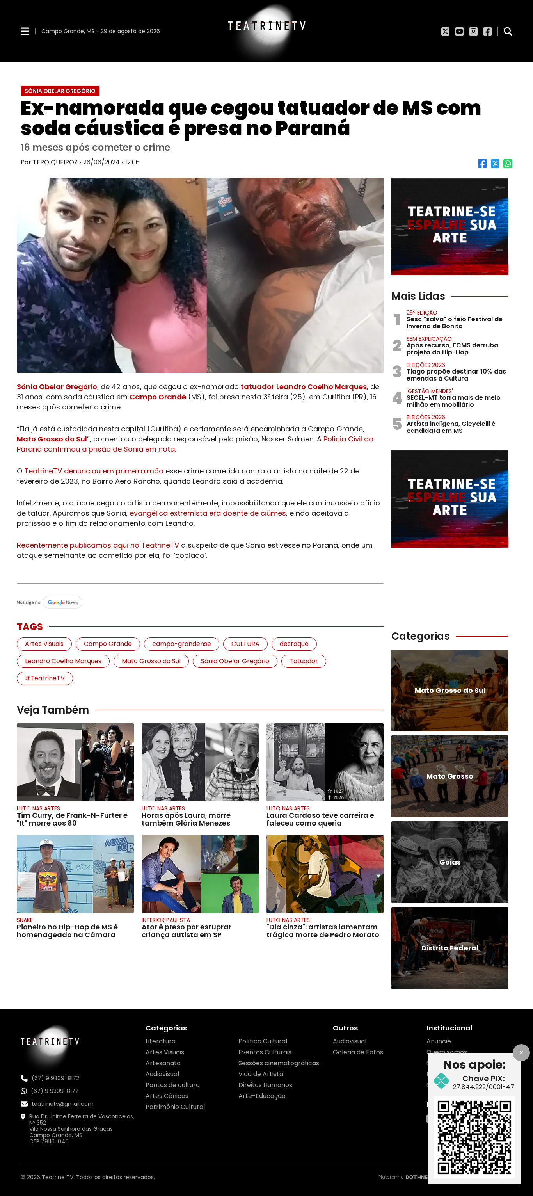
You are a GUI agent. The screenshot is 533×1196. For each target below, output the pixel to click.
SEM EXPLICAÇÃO (429, 339)
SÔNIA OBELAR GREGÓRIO (60, 91)
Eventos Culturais (264, 1052)
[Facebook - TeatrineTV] (487, 31)
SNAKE (25, 920)
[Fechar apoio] (521, 1052)
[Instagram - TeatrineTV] (473, 31)
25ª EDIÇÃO (422, 313)
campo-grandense (181, 643)
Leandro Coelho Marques (321, 387)
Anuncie (438, 1041)
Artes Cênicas (167, 1095)
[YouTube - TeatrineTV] (459, 31)
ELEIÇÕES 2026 (426, 365)
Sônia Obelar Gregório (57, 387)
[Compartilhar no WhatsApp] (507, 166)
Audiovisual (162, 1074)
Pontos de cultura (173, 1084)
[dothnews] (421, 1177)
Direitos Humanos (265, 1084)
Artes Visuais (44, 643)
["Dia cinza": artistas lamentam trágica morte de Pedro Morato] (325, 874)
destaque (294, 643)
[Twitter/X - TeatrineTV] (445, 31)
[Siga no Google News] (200, 602)
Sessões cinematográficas (278, 1063)
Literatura (161, 1041)
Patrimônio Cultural (175, 1106)
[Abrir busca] (508, 31)
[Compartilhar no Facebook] (482, 166)
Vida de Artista (260, 1074)
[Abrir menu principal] (25, 31)
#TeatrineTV (45, 678)
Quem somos (446, 1052)
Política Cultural (262, 1041)
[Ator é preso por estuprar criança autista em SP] (200, 874)
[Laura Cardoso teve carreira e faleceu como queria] (325, 762)
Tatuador (304, 661)
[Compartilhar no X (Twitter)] (495, 166)
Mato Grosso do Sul (52, 439)
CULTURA (245, 643)
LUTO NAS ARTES (38, 808)
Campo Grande (158, 397)
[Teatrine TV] (266, 31)
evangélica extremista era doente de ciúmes (208, 513)
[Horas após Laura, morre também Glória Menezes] (200, 762)
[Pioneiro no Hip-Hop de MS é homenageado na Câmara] (75, 874)
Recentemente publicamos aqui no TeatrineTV (98, 545)
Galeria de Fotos (358, 1052)
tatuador (257, 387)
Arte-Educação (262, 1095)
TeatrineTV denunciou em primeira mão (93, 471)
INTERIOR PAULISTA (166, 920)
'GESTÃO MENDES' (430, 391)
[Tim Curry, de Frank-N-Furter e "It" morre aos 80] (75, 762)
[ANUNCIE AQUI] (449, 226)
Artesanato (163, 1063)
